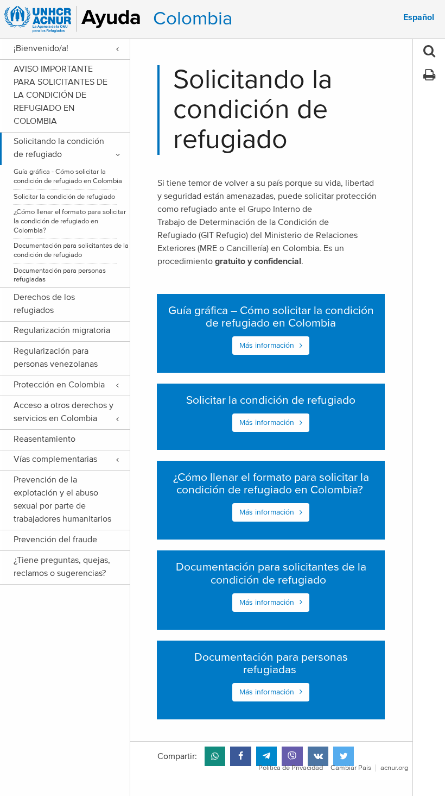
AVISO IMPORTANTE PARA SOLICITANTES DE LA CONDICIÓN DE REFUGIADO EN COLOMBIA (60, 95)
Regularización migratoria (62, 330)
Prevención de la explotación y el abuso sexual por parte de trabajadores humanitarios (65, 499)
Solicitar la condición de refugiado (64, 196)
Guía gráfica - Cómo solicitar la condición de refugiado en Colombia (68, 176)
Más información (266, 345)
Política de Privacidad (290, 768)
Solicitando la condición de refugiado (59, 148)
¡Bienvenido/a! (41, 48)
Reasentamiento (44, 439)
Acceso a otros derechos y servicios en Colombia (63, 412)
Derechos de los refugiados (44, 304)
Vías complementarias (55, 459)
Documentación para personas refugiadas (60, 275)
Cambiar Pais (350, 768)
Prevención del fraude (55, 539)
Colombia (192, 18)
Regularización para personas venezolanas (56, 357)
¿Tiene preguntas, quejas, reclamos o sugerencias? (62, 567)
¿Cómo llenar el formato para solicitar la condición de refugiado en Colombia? (70, 221)
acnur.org (394, 768)
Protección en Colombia (59, 384)
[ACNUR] (74, 19)
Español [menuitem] (418, 17)
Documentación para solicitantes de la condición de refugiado (71, 250)
